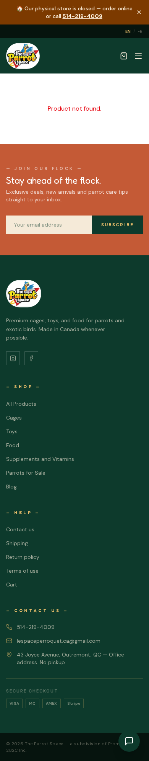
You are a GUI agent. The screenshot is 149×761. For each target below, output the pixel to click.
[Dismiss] (139, 12)
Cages (14, 417)
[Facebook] (31, 358)
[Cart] (124, 56)
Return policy (22, 557)
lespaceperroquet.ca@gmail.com (58, 640)
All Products (21, 403)
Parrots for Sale (25, 472)
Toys (12, 431)
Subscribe (117, 225)
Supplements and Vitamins (40, 459)
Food (12, 445)
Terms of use (22, 570)
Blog (11, 486)
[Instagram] (13, 358)
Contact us (20, 529)
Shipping (17, 543)
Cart (11, 584)
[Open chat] (129, 741)
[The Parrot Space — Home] (23, 56)
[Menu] (138, 55)
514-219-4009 (82, 16)
